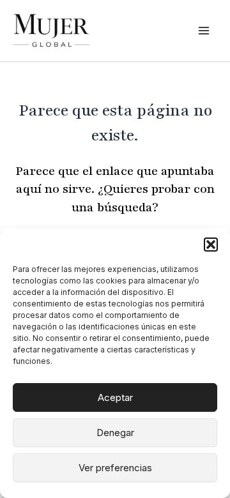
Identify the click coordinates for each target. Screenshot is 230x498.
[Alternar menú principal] (203, 30)
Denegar (115, 432)
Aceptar (115, 397)
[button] (210, 244)
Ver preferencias (115, 468)
